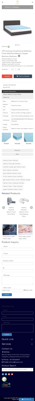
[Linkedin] (6, 374)
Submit (7, 294)
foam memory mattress (10, 170)
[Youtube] (9, 374)
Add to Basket (24, 76)
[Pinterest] (12, 374)
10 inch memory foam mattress (13, 176)
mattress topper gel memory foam (14, 167)
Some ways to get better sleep (9, 237)
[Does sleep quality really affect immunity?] (25, 229)
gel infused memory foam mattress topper (16, 179)
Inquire (7, 76)
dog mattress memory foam (12, 173)
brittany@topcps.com (16, 362)
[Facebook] (3, 374)
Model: (5, 85)
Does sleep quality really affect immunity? (25, 238)
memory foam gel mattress (11, 163)
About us (6, 97)
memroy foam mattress (10, 160)
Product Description (9, 91)
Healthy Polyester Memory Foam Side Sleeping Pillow (24, 212)
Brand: (5, 87)
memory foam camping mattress (13, 183)
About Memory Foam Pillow (12, 94)
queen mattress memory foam (12, 189)
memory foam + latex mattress (13, 186)
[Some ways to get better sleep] (10, 229)
